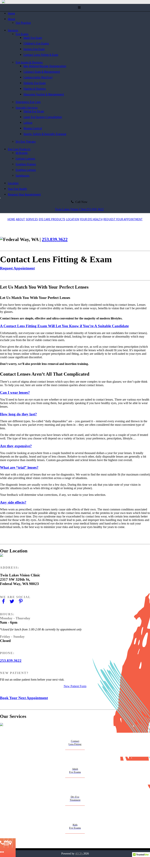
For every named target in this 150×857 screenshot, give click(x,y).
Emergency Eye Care (28, 102)
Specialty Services (27, 107)
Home (11, 13)
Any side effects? (13, 502)
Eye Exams (22, 34)
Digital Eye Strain (33, 111)
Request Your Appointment (24, 194)
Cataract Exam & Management (41, 72)
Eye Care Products (19, 149)
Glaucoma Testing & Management (43, 94)
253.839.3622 (55, 239)
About (11, 19)
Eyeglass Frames (26, 164)
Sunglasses (22, 175)
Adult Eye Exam (32, 38)
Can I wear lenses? (15, 392)
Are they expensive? (16, 446)
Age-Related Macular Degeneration (44, 66)
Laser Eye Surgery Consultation (42, 117)
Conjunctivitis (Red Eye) (38, 77)
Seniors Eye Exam (34, 49)
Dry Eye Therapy (26, 141)
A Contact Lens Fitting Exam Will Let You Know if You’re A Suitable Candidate (64, 326)
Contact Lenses (25, 158)
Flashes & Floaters (34, 89)
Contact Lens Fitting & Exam (40, 55)
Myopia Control (32, 128)
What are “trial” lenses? (19, 467)
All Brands (22, 153)
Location (13, 183)
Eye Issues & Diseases (29, 62)
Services (13, 30)
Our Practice (23, 23)
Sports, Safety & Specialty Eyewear (44, 134)
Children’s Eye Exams (36, 43)
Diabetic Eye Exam (34, 83)
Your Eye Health (17, 189)
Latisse (27, 122)
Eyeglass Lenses (26, 170)
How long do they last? (18, 414)
